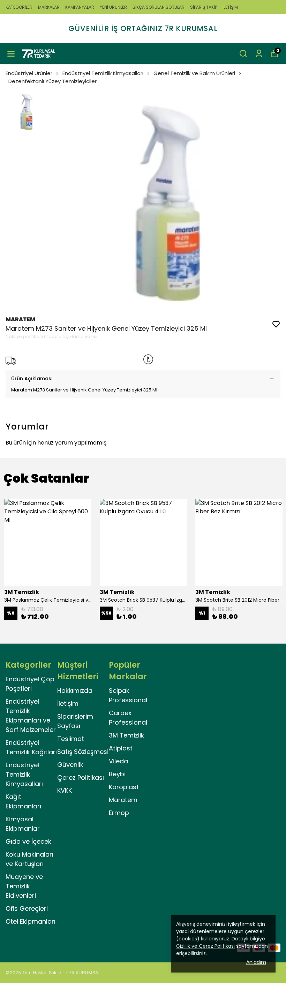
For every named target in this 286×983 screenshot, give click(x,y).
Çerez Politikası (80, 777)
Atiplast (121, 748)
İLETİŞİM (230, 7)
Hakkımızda (74, 690)
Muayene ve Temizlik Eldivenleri (24, 886)
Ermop (119, 812)
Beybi (117, 774)
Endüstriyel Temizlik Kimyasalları (102, 73)
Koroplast (124, 787)
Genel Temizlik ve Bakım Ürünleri (194, 73)
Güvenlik (70, 764)
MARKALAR (49, 7)
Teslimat (70, 738)
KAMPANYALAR (79, 7)
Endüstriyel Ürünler (29, 73)
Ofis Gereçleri (27, 908)
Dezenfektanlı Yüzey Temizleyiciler (52, 81)
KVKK (64, 790)
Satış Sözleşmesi (82, 751)
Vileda (118, 761)
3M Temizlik (126, 735)
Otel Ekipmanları (30, 921)
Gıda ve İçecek (28, 841)
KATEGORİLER (19, 7)
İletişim (67, 703)
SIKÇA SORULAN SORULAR (159, 7)
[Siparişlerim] (259, 53)
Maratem (123, 799)
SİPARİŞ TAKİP (203, 7)
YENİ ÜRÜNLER (113, 7)
